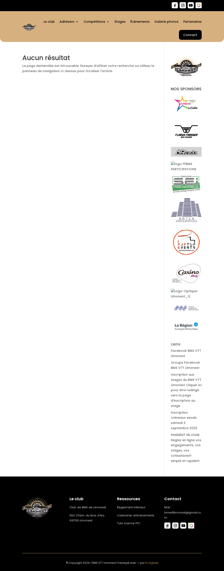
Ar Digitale (151, 563)
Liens (175, 344)
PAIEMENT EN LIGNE (185, 435)
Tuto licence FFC (128, 523)
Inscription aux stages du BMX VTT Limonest (186, 379)
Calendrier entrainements (135, 515)
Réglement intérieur (131, 507)
